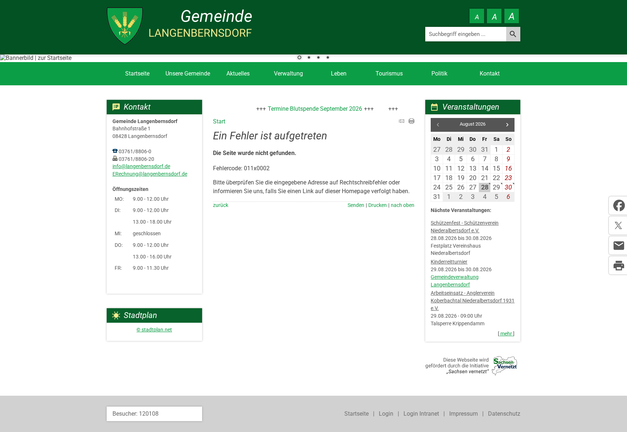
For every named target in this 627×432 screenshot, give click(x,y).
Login (386, 413)
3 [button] (318, 58)
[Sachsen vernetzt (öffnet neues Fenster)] (471, 373)
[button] (507, 125)
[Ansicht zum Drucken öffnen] (411, 121)
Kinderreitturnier (449, 262)
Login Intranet (421, 413)
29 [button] (496, 187)
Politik (439, 73)
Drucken (377, 205)
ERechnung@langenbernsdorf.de (149, 174)
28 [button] (484, 187)
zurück (220, 205)
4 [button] (328, 58)
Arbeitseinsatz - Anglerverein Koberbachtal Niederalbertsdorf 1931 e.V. (473, 300)
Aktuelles (238, 73)
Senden (356, 205)
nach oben (402, 205)
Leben (339, 73)
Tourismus (389, 73)
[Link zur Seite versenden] (401, 121)
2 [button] (309, 58)
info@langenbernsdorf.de (141, 166)
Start (219, 121)
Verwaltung (288, 73)
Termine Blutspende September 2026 (308, 108)
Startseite (137, 73)
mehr (506, 334)
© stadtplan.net (154, 330)
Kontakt (490, 73)
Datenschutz (504, 413)
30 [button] (508, 187)
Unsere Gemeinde (187, 73)
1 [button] (299, 58)
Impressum (463, 413)
